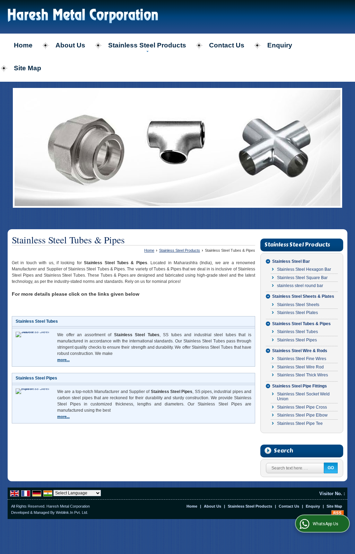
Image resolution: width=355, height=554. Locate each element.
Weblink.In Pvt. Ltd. (72, 512)
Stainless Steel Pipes (36, 378)
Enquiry (279, 45)
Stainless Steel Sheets (298, 304)
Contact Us (226, 45)
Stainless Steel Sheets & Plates (303, 296)
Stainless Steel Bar (291, 261)
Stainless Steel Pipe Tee (300, 423)
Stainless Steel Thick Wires (302, 375)
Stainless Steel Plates (297, 312)
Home (23, 45)
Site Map (27, 68)
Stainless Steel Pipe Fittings (299, 386)
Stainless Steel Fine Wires (301, 358)
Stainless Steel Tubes (37, 321)
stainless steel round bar (300, 285)
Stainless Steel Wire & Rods (299, 350)
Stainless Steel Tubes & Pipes (301, 323)
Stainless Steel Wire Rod (300, 367)
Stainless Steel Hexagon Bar (304, 269)
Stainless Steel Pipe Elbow (302, 415)
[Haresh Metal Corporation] (83, 17)
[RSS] (337, 512)
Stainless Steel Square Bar (302, 277)
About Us (70, 45)
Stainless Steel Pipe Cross (302, 407)
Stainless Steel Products (147, 45)
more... (63, 360)
